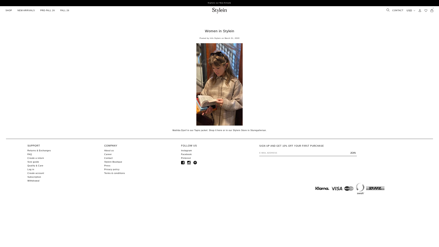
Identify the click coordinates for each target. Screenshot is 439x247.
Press (107, 165)
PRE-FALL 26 (47, 10)
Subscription (34, 177)
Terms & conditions (114, 173)
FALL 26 (64, 10)
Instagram (186, 150)
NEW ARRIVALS (26, 10)
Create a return (35, 158)
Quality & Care (35, 165)
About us (109, 150)
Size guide (33, 162)
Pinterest (186, 158)
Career (108, 154)
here (219, 130)
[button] (426, 10)
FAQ (29, 154)
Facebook (186, 154)
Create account (35, 173)
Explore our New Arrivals (219, 3)
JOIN (353, 152)
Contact (108, 158)
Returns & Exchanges (39, 150)
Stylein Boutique (113, 162)
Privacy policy (112, 169)
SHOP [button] (8, 10)
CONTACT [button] (397, 10)
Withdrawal (33, 181)
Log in (30, 169)
